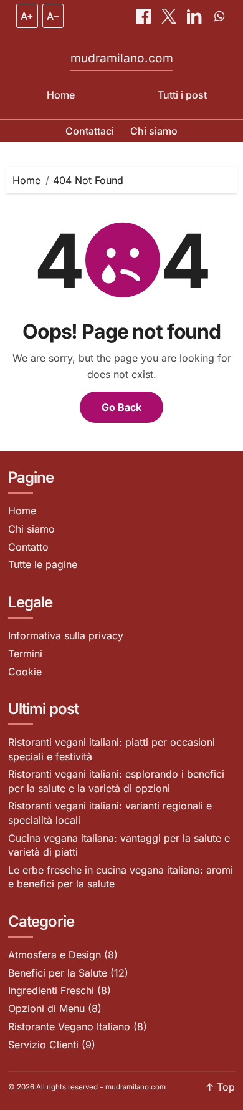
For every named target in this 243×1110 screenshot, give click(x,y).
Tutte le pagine (42, 564)
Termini (25, 653)
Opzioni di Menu (46, 1008)
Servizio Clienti (43, 1044)
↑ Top (220, 1087)
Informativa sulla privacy (65, 635)
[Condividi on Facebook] (144, 16)
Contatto (28, 547)
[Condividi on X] (170, 16)
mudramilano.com (121, 58)
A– (53, 16)
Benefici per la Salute (57, 973)
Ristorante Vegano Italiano (69, 1026)
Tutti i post (182, 95)
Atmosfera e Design (54, 954)
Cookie (25, 671)
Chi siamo (154, 131)
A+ (27, 16)
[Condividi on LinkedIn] (195, 16)
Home (61, 95)
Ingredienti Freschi (51, 990)
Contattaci (89, 131)
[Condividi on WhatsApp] (219, 16)
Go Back (121, 407)
